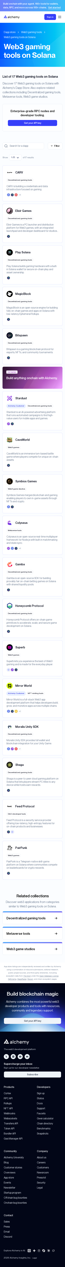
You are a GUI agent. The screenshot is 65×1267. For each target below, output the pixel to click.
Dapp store (9, 32)
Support (41, 1108)
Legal (40, 1187)
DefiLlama (12, 979)
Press (7, 1226)
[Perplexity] (39, 1250)
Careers (41, 1162)
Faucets (41, 1113)
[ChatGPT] (29, 1250)
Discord (8, 1236)
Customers (43, 1167)
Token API (9, 1128)
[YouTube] (20, 1056)
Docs (40, 1103)
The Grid (27, 976)
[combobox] (15, 157)
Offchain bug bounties (15, 1197)
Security (41, 1182)
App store (9, 1177)
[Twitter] (6, 1056)
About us (41, 1157)
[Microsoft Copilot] (43, 1250)
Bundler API (10, 1133)
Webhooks (9, 1113)
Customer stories (13, 1167)
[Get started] (32, 5)
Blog (6, 1162)
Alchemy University (14, 1157)
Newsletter (9, 1187)
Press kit (41, 1177)
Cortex (7, 1093)
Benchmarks (43, 1128)
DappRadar (22, 979)
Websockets (10, 1118)
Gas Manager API (13, 1138)
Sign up (40, 1093)
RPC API (8, 1098)
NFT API (8, 1108)
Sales (7, 1221)
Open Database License (49, 976)
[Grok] (53, 1250)
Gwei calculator (45, 1118)
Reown (30, 979)
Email (7, 1231)
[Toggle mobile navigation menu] (59, 17)
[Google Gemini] (34, 1250)
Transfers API (11, 1123)
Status (40, 1098)
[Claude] (48, 1250)
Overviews (9, 1172)
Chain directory (45, 1123)
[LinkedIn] (13, 1056)
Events (7, 1182)
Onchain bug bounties (15, 1202)
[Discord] (27, 1056)
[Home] (12, 17)
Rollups (8, 1103)
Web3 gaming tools (31, 32)
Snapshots (42, 1133)
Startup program (12, 1192)
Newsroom (43, 1172)
